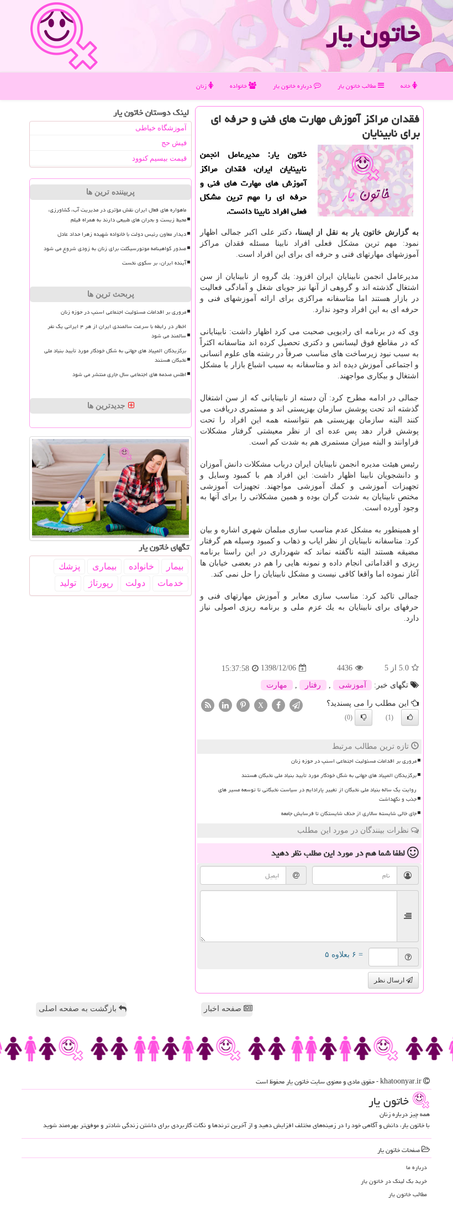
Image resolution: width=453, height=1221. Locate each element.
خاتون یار (373, 33)
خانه (406, 86)
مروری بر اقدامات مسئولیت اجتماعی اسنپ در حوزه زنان (354, 761)
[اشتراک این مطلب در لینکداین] (225, 704)
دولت (135, 583)
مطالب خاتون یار (358, 86)
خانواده (239, 86)
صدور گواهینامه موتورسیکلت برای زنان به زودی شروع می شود (115, 248)
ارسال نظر (390, 980)
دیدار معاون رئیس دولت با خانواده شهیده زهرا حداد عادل (121, 234)
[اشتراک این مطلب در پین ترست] (243, 704)
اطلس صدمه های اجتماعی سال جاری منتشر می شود (129, 374)
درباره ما (416, 1167)
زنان (202, 86)
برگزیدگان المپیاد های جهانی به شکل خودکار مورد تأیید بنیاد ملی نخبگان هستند (329, 775)
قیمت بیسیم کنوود (159, 158)
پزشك (69, 566)
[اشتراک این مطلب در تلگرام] (296, 704)
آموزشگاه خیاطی (161, 128)
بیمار (174, 566)
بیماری (104, 566)
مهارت (276, 685)
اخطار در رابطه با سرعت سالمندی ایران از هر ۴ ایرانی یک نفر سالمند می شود (117, 331)
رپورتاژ (100, 583)
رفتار (313, 685)
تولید (68, 583)
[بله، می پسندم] (410, 717)
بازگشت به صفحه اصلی (79, 1009)
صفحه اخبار (224, 1009)
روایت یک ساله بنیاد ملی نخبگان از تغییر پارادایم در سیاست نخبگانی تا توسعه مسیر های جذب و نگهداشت (317, 794)
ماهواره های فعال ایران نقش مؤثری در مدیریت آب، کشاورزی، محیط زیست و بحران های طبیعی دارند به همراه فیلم (117, 214)
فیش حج (174, 143)
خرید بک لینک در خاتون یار (394, 1181)
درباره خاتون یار (293, 86)
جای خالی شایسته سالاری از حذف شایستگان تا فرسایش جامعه (349, 813)
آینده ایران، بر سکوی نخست (154, 262)
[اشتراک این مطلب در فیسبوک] (278, 704)
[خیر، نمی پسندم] (363, 717)
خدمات (170, 583)
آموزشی (352, 685)
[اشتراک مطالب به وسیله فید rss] (207, 704)
